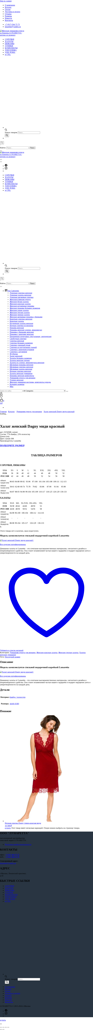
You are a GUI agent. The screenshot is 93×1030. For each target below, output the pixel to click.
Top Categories (13, 291)
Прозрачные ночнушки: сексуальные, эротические (30, 336)
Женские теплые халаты (20, 312)
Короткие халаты (17, 321)
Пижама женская (17, 328)
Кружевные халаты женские (21, 323)
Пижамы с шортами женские (22, 334)
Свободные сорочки (18, 339)
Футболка (14, 354)
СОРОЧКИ (9, 39)
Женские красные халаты (20, 304)
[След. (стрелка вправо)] (3, 1029)
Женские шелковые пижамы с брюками (26, 317)
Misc (11, 386)
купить (8, 828)
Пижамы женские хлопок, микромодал (26, 330)
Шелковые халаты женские (21, 369)
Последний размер (12, 657)
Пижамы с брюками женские (22, 332)
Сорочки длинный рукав (20, 345)
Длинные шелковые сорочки (21, 297)
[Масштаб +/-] (8, 1027)
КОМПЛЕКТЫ (11, 48)
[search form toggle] (2, 142)
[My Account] (1, 394)
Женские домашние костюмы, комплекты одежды (30, 382)
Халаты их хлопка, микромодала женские (27, 363)
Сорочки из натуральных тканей (23, 347)
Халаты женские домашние (21, 373)
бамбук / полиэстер (17, 697)
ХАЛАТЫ (9, 41)
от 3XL (8, 54)
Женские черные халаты (20, 315)
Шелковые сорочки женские (21, 367)
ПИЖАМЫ (9, 44)
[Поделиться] (3, 1027)
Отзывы (8, 14)
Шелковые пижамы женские (21, 365)
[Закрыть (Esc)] (1, 1027)
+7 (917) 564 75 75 (12, 24)
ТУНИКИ (9, 46)
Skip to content (6, 1)
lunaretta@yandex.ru (13, 27)
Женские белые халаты (19, 302)
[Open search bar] (6, 130)
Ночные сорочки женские (20, 371)
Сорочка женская (17, 341)
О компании (10, 5)
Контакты (9, 20)
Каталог (8, 7)
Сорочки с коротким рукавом (22, 349)
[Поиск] (7, 135)
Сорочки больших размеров (21, 343)
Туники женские (16, 380)
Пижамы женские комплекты (22, 376)
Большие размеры (17, 384)
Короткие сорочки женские (21, 319)
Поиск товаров (11, 132)
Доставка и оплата (12, 12)
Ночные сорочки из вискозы (21, 326)
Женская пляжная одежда (20, 299)
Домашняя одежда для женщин (22, 378)
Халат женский (16, 356)
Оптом (7, 9)
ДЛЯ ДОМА (10, 52)
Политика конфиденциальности (18, 844)
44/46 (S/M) (14, 704)
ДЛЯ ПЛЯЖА (11, 50)
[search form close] (1, 150)
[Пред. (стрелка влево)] (1, 1029)
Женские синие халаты (19, 310)
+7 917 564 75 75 (12, 855)
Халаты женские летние (20, 360)
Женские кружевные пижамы (22, 306)
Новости (8, 18)
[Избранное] (1, 397)
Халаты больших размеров (21, 358)
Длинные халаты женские (20, 295)
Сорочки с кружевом (18, 352)
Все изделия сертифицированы (13, 544)
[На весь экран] (6, 1027)
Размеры (8, 16)
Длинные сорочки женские (21, 293)
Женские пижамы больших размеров (25, 308)
